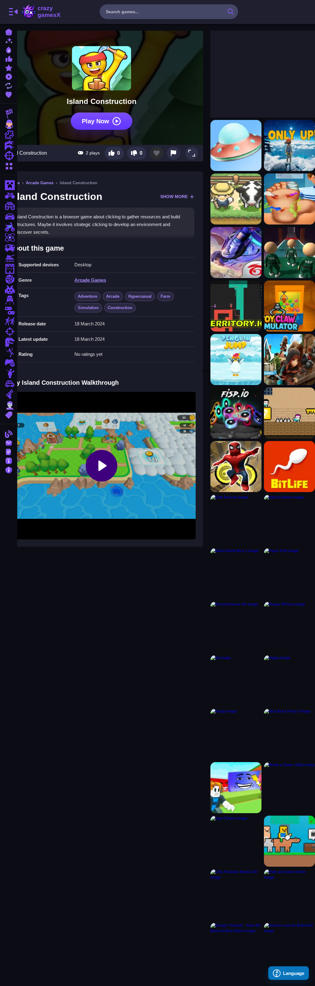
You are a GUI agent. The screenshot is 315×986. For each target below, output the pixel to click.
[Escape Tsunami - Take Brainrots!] (235, 787)
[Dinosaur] (8, 342)
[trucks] (8, 248)
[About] (8, 460)
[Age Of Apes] (235, 841)
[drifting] (8, 216)
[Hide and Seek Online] (289, 894)
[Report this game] (173, 153)
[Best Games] (8, 49)
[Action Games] (8, 145)
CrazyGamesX (47, 11)
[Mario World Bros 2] (235, 573)
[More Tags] (8, 414)
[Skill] (8, 237)
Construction (120, 307)
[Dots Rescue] (235, 520)
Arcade (112, 296)
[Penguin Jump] (235, 359)
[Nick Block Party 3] (289, 734)
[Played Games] (8, 76)
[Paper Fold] (289, 573)
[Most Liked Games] (8, 58)
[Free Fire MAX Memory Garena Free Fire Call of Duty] (235, 252)
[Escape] (8, 321)
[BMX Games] (8, 195)
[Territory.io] (235, 306)
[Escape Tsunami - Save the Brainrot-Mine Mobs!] (235, 948)
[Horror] (8, 373)
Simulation (88, 307)
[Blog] (8, 433)
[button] (191, 153)
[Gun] (8, 394)
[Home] (8, 31)
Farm (165, 296)
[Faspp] (235, 734)
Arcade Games (40, 183)
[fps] (8, 331)
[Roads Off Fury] (289, 627)
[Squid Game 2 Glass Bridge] (289, 252)
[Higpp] (289, 680)
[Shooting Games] (8, 155)
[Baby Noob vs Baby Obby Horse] (289, 841)
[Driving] (8, 300)
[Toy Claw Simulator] (289, 306)
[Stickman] (8, 352)
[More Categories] (8, 165)
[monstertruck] (8, 206)
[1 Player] (8, 363)
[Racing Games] (8, 114)
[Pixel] (8, 289)
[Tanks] (8, 258)
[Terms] (8, 451)
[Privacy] (8, 469)
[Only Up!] (289, 145)
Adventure (87, 296)
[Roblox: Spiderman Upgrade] (235, 466)
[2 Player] (8, 310)
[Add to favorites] (157, 153)
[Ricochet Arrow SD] (235, 627)
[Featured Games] (8, 67)
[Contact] (8, 442)
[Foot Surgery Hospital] (289, 199)
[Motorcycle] (8, 227)
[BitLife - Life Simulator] (289, 466)
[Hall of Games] (289, 520)
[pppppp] (235, 413)
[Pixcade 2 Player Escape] (289, 413)
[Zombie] (8, 405)
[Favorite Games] (8, 93)
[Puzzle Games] (8, 134)
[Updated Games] (8, 85)
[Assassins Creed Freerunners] (289, 359)
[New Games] (8, 40)
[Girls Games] (8, 124)
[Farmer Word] (235, 199)
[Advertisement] (256, 69)
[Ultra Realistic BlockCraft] (235, 894)
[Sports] (8, 279)
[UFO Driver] (235, 145)
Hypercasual (140, 296)
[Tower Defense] (8, 269)
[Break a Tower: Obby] (289, 787)
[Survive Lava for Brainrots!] (289, 948)
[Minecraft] (8, 185)
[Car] (8, 384)
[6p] (235, 680)
